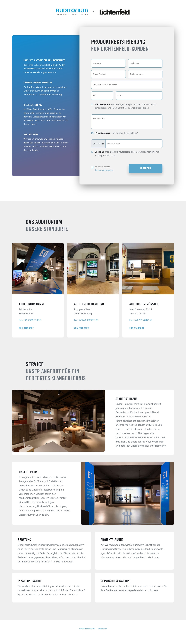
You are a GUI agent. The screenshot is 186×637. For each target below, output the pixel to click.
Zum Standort (26, 328)
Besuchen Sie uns (50, 142)
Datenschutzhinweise (104, 170)
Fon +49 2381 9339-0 (30, 320)
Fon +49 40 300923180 (86, 320)
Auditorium (29, 94)
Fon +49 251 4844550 (140, 320)
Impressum (102, 628)
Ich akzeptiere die (104, 168)
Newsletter (54, 146)
